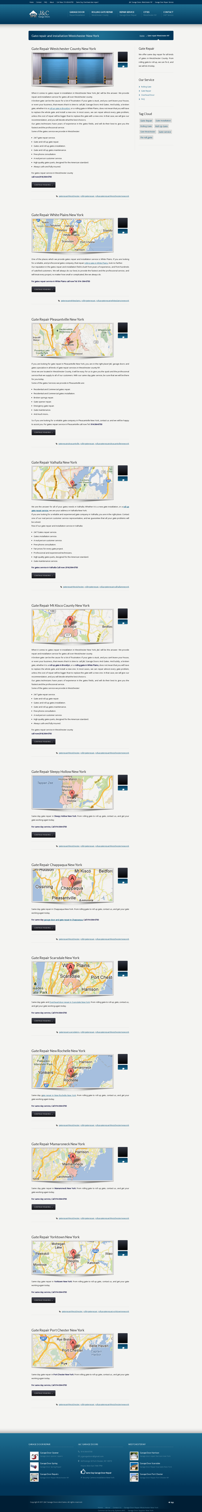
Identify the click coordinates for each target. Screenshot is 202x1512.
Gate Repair (146, 91)
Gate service (165, 131)
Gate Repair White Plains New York (57, 215)
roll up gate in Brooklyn (59, 108)
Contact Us (117, 1507)
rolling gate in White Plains (96, 263)
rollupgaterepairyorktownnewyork (113, 1311)
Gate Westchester (147, 131)
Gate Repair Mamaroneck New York (58, 1144)
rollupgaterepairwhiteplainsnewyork (112, 300)
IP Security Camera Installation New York (97, 1477)
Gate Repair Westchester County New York (63, 49)
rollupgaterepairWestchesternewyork (112, 196)
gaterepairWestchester (69, 196)
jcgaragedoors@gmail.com (92, 1456)
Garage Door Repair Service (164, 2)
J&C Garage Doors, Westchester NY (140, 2)
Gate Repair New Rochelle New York (58, 1051)
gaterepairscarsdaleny (69, 1032)
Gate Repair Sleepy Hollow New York (58, 771)
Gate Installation (163, 120)
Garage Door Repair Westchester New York (141, 1507)
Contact (39, 2)
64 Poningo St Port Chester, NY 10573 (96, 1461)
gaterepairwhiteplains (71, 300)
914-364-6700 (86, 1451)
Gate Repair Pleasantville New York (57, 319)
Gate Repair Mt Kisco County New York (60, 605)
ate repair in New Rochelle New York (59, 1095)
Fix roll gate (146, 137)
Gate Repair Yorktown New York (55, 1237)
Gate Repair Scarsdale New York (55, 958)
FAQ (45, 2)
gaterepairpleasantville (68, 443)
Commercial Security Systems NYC (111, 1510)
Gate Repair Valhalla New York (54, 462)
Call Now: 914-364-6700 (65, 2)
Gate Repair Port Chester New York (57, 1330)
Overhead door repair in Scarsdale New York (70, 1002)
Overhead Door (148, 95)
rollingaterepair (87, 196)
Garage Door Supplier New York (140, 1510)
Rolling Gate (146, 86)
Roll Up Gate (161, 126)
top (172, 1502)
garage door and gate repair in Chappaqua (63, 919)
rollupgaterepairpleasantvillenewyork (112, 443)
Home (32, 2)
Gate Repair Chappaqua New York (56, 865)
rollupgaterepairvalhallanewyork (114, 586)
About (52, 2)
